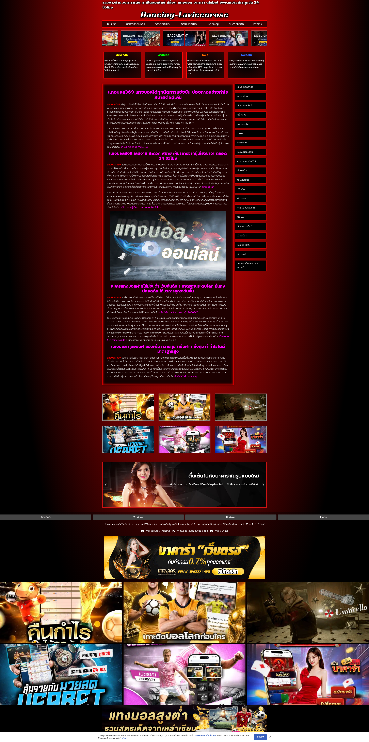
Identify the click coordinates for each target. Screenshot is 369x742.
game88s (242, 142)
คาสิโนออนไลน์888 (246, 208)
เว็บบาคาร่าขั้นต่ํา (245, 226)
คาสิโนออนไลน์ (189, 24)
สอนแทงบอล (243, 180)
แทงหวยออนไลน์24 (246, 161)
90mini (240, 217)
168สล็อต (241, 189)
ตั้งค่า (124, 738)
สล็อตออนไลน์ (163, 24)
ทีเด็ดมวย (241, 114)
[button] (106, 485)
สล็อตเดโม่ (242, 254)
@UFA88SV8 (191, 312)
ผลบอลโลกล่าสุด (245, 87)
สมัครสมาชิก (236, 24)
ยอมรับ (260, 736)
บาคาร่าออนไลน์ (135, 24)
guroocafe (243, 124)
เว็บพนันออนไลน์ (245, 152)
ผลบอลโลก (242, 96)
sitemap (213, 24)
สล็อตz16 (241, 198)
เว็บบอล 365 (243, 245)
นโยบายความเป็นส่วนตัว (205, 735)
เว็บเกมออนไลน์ (244, 105)
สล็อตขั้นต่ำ (243, 235)
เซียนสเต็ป (242, 170)
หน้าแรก (111, 24)
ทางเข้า (257, 24)
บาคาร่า (240, 133)
